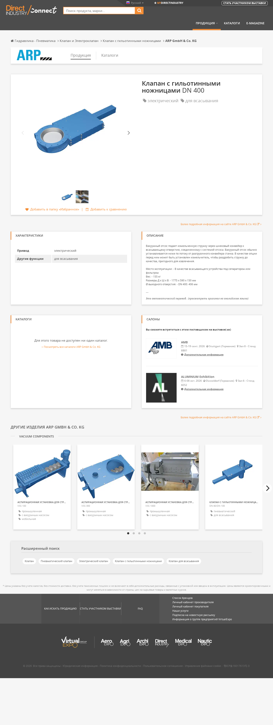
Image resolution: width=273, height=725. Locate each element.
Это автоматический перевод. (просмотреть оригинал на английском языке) (197, 298)
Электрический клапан (93, 561)
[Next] (128, 133)
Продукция (205, 23)
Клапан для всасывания (184, 561)
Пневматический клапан (56, 561)
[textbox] (99, 10)
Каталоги (232, 23)
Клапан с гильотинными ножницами (138, 561)
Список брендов (182, 598)
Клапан (29, 561)
